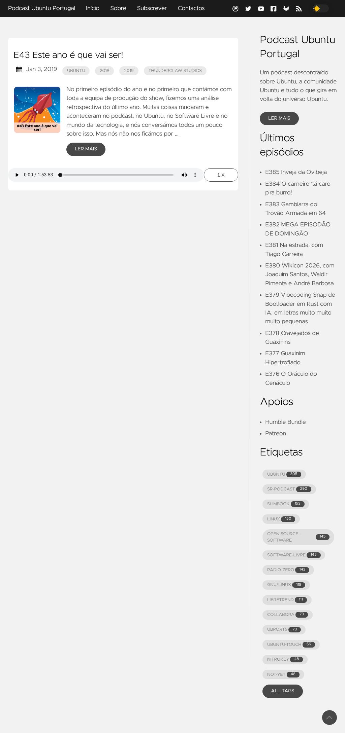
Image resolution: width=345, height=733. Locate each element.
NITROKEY (283, 659)
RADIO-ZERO (286, 570)
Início (92, 8)
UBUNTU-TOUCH (289, 645)
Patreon (275, 434)
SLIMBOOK (284, 504)
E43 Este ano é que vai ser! (68, 55)
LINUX (279, 519)
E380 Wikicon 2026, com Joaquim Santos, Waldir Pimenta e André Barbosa (299, 275)
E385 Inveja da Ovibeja (296, 172)
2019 (129, 71)
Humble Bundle (285, 422)
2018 (104, 71)
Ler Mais (86, 149)
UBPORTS (282, 629)
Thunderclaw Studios (175, 71)
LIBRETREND (285, 600)
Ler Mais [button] (279, 118)
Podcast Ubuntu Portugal (41, 8)
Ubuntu (76, 71)
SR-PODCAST (287, 489)
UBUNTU (282, 474)
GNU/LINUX (284, 585)
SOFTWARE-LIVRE (292, 555)
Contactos (191, 8)
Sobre (118, 8)
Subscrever (152, 8)
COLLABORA (285, 615)
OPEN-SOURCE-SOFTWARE (296, 537)
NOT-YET (281, 674)
